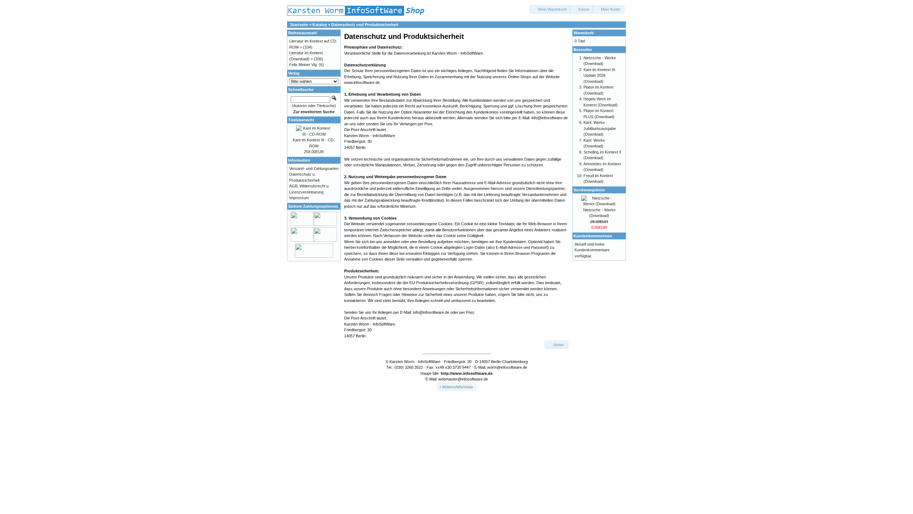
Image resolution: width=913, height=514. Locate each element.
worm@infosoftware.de (507, 367)
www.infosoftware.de (472, 373)
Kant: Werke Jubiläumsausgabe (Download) (599, 128)
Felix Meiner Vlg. (303, 64)
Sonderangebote (589, 190)
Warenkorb (583, 33)
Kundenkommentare (592, 236)
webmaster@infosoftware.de (463, 379)
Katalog (319, 24)
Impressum (299, 198)
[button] (550, 9)
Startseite (299, 24)
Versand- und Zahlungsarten (313, 168)
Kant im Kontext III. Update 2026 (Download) (599, 75)
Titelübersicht (301, 120)
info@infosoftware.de (549, 118)
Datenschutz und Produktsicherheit (364, 24)
